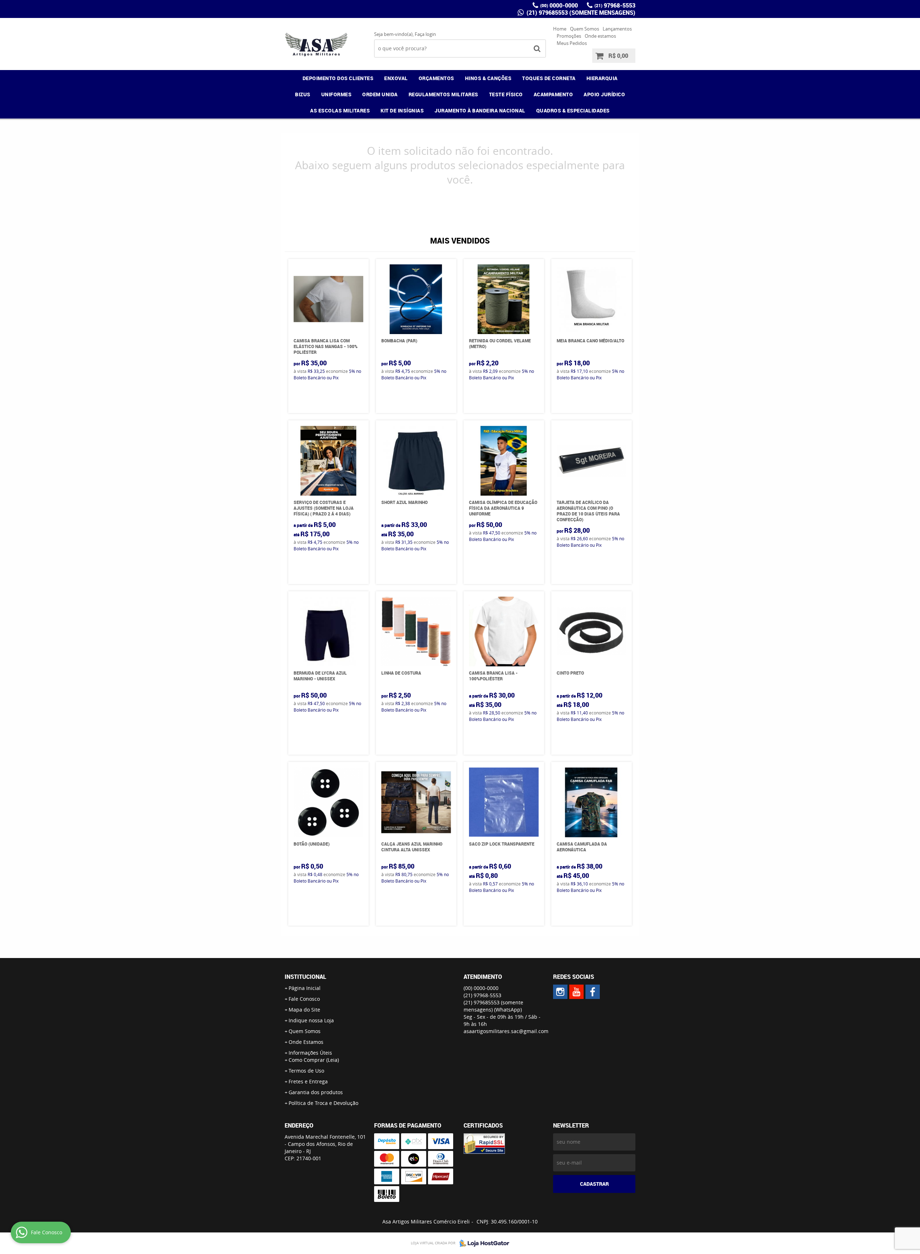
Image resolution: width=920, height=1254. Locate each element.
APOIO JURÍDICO (604, 94)
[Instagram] (560, 992)
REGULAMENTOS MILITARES (443, 94)
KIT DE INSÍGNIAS (402, 110)
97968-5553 (614, 5)
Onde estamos (600, 36)
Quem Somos (584, 29)
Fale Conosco (304, 998)
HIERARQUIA (602, 78)
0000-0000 (559, 5)
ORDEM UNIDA (380, 94)
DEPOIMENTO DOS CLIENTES (338, 78)
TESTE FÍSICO (506, 94)
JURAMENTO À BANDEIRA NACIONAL (479, 110)
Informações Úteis (310, 1052)
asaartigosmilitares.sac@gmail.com (506, 1031)
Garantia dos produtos (316, 1092)
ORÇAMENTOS (436, 78)
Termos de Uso (306, 1070)
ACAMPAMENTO (553, 94)
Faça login (425, 34)
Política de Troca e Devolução (323, 1103)
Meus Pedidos (572, 43)
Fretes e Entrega (308, 1081)
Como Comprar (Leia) (314, 1059)
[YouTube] (576, 992)
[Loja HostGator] (482, 1243)
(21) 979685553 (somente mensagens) (580, 13)
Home (559, 29)
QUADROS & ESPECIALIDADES (573, 110)
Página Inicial (305, 988)
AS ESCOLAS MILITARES (340, 110)
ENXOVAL (396, 78)
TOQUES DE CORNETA (549, 78)
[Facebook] (592, 992)
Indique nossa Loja (311, 1020)
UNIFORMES (336, 94)
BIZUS (302, 94)
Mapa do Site (304, 1009)
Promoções (569, 36)
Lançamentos (617, 29)
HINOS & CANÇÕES (488, 78)
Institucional (305, 977)
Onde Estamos (306, 1041)
